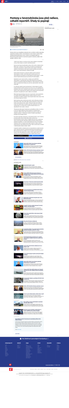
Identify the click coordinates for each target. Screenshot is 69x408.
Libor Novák (19, 329)
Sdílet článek (51, 24)
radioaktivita (28, 159)
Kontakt (38, 369)
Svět (6, 1)
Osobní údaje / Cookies (49, 369)
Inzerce (45, 369)
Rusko (16, 159)
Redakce (35, 369)
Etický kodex (32, 369)
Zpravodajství (8, 343)
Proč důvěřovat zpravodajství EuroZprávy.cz (19, 49)
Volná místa (55, 369)
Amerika (61, 1)
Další (64, 1)
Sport (39, 343)
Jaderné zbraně (24, 159)
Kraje (27, 343)
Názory (19, 343)
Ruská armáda (19, 159)
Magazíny (49, 343)
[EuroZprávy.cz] (3, 1)
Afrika (57, 1)
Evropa (52, 1)
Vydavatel (41, 369)
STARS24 (59, 343)
